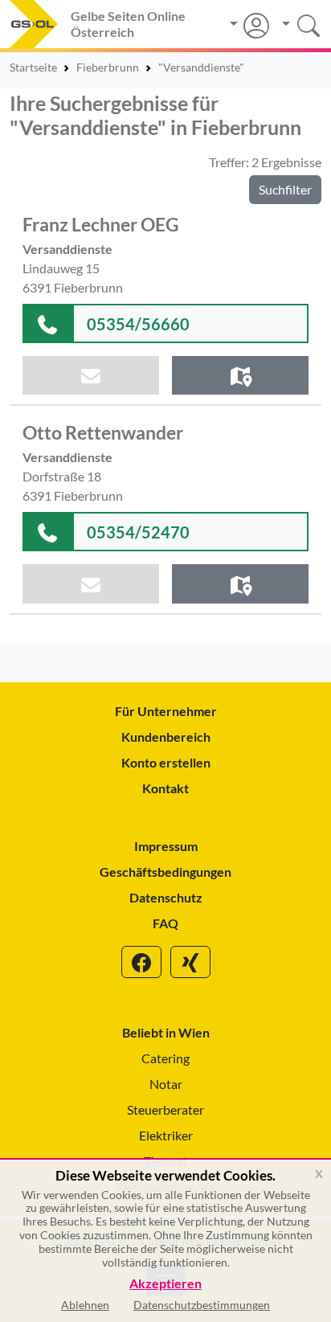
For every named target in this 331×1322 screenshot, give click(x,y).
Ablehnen (85, 1305)
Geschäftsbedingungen (165, 871)
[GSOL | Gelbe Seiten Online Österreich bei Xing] (190, 962)
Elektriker (166, 1135)
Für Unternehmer (166, 710)
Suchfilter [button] (285, 189)
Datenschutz (165, 897)
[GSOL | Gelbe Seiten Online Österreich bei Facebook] (141, 962)
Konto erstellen (165, 762)
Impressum (166, 845)
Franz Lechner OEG (100, 224)
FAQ (165, 923)
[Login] (249, 26)
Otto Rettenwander (102, 432)
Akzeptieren (165, 1284)
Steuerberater (165, 1109)
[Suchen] (295, 23)
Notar (165, 1083)
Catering (165, 1058)
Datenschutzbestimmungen (201, 1305)
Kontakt (165, 788)
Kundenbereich (165, 736)
